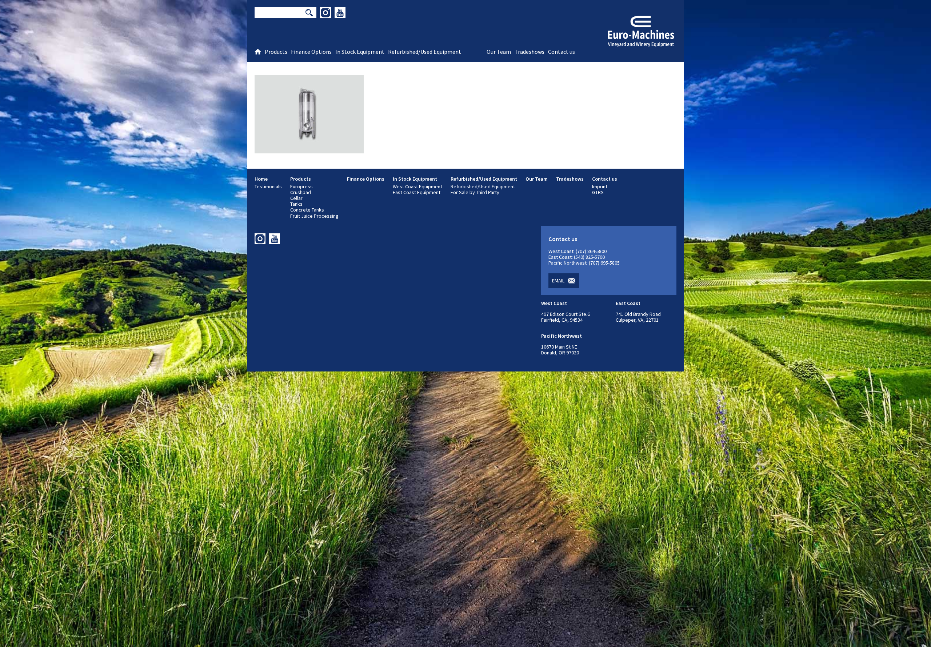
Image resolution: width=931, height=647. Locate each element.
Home (261, 179)
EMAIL (558, 280)
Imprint (599, 186)
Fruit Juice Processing (314, 216)
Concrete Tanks (307, 209)
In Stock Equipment (415, 179)
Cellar (296, 198)
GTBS (598, 192)
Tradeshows (570, 179)
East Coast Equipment (416, 192)
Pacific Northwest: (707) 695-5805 (584, 263)
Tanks (296, 204)
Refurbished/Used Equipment (484, 179)
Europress (301, 186)
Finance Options (365, 179)
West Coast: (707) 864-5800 (577, 251)
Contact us (604, 179)
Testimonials (268, 186)
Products (300, 179)
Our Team (537, 179)
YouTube (340, 12)
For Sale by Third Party (475, 192)
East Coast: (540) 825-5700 (576, 257)
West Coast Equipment (417, 186)
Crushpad (300, 192)
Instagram (325, 12)
